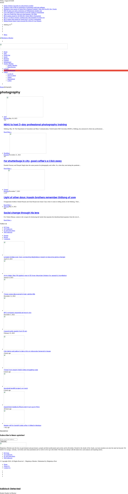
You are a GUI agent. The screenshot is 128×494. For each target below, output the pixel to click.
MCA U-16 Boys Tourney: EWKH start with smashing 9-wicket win (24, 17)
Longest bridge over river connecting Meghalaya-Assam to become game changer (34, 257)
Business (6, 58)
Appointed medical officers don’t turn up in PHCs (22, 407)
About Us (7, 466)
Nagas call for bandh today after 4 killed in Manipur (22, 425)
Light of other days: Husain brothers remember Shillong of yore (40, 197)
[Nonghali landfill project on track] (14, 386)
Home (5, 52)
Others (6, 72)
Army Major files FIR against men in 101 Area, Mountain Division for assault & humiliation (35, 275)
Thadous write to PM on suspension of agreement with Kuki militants (24, 7)
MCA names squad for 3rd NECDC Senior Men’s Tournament (22, 16)
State (5, 53)
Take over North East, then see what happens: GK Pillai (20, 14)
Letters (9, 80)
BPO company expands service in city (17, 313)
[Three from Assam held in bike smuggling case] (14, 367)
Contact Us (7, 468)
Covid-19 (10, 74)
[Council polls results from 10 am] (14, 329)
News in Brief (11, 75)
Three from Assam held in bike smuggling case (21, 370)
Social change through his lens (21, 212)
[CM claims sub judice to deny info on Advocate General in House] (14, 349)
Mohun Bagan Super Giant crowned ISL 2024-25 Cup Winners (22, 21)
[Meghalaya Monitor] (6, 38)
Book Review (11, 67)
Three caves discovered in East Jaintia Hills (19, 294)
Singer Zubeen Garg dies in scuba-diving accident (18, 5)
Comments (7, 239)
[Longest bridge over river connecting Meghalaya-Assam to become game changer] (14, 255)
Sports (5, 57)
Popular (6, 235)
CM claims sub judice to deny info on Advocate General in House (27, 351)
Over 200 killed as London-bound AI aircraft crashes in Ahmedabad (24, 12)
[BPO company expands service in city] (14, 310)
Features (6, 60)
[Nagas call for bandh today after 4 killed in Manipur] (14, 423)
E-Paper (6, 69)
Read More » (8, 132)
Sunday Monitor (8, 63)
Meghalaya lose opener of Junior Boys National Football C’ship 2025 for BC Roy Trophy (30, 9)
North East (7, 55)
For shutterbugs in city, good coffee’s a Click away (33, 161)
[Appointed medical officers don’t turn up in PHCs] (14, 405)
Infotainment (7, 62)
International (11, 79)
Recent (6, 237)
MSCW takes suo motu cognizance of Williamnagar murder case (23, 11)
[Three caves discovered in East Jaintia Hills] (14, 292)
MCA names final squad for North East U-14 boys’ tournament (22, 19)
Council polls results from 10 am (15, 331)
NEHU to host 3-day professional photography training (35, 124)
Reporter (6, 118)
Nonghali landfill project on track (16, 388)
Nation (9, 77)
